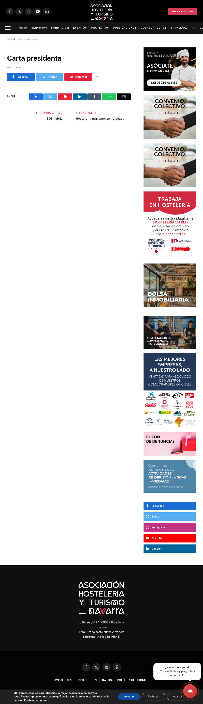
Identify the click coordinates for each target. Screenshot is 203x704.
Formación (60, 27)
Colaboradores (154, 27)
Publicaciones (125, 27)
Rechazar (153, 696)
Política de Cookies (36, 700)
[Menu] (8, 28)
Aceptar (129, 696)
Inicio (22, 27)
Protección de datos (95, 680)
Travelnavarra (182, 27)
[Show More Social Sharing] (97, 77)
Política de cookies (133, 680)
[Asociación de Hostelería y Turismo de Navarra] (101, 11)
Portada (11, 39)
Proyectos (100, 27)
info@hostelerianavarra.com (106, 632)
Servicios (39, 27)
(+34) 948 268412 (109, 636)
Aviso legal (63, 680)
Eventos (80, 27)
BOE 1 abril (54, 118)
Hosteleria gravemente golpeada (100, 118)
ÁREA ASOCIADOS (182, 11)
